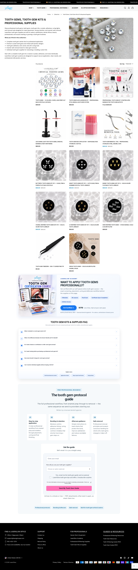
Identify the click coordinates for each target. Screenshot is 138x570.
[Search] (125, 8)
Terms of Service (68, 562)
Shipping (40, 538)
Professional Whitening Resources (113, 535)
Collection (56, 14)
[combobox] (69, 469)
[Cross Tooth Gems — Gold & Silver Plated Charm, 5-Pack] (84, 248)
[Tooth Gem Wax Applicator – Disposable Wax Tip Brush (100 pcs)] (84, 124)
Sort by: (122, 64)
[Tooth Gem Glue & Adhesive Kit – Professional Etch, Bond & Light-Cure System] (84, 82)
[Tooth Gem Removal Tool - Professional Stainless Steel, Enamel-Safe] (118, 124)
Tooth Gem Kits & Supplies (78, 545)
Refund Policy (42, 541)
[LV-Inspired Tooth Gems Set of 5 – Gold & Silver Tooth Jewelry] (84, 207)
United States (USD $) (13, 558)
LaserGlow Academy (76, 538)
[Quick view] (63, 71)
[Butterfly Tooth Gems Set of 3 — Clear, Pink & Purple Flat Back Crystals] (51, 165)
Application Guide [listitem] (65, 375)
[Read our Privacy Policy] (91, 482)
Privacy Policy (57, 562)
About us (40, 548)
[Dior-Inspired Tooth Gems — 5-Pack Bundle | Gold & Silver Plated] (118, 207)
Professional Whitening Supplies (80, 541)
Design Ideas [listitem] (91, 375)
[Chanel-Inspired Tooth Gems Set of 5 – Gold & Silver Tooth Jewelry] (51, 207)
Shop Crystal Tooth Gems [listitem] (78, 375)
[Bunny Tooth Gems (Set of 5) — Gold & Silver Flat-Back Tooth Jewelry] (118, 165)
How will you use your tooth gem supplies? (59, 465)
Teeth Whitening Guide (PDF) (112, 542)
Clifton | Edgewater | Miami (15, 535)
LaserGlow (13, 562)
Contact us (41, 535)
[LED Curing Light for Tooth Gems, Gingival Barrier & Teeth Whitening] (51, 124)
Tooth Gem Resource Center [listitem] (50, 375)
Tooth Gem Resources (110, 539)
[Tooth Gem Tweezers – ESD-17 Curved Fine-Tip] (51, 248)
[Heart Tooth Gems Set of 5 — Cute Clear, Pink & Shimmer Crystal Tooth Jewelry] (84, 165)
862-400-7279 (12, 541)
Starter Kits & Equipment (77, 535)
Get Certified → (68, 308)
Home (49, 14)
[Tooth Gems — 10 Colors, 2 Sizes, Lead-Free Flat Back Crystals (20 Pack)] (51, 82)
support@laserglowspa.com (15, 538)
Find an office (42, 545)
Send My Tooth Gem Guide (69, 488)
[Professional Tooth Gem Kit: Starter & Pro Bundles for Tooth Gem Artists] (118, 82)
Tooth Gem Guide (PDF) (110, 545)
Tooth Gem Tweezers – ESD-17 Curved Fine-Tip (50, 266)
